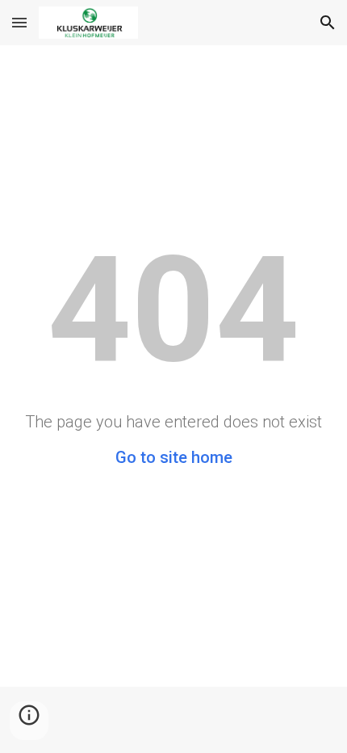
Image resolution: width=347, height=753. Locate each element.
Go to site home (173, 457)
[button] (19, 22)
